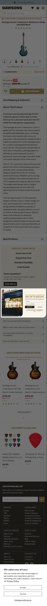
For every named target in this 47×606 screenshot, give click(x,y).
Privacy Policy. (13, 581)
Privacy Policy (39, 310)
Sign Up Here (29, 307)
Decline (23, 594)
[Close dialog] (45, 289)
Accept (23, 587)
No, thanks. (40, 307)
